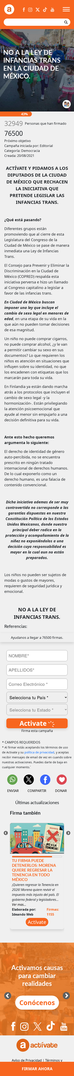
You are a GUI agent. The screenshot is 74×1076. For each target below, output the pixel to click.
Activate (34, 723)
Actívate (37, 922)
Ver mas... (19, 904)
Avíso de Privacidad (27, 1060)
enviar (13, 790)
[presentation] (6, 832)
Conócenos (37, 1002)
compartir (37, 790)
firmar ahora (37, 1068)
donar (61, 790)
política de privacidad (39, 752)
